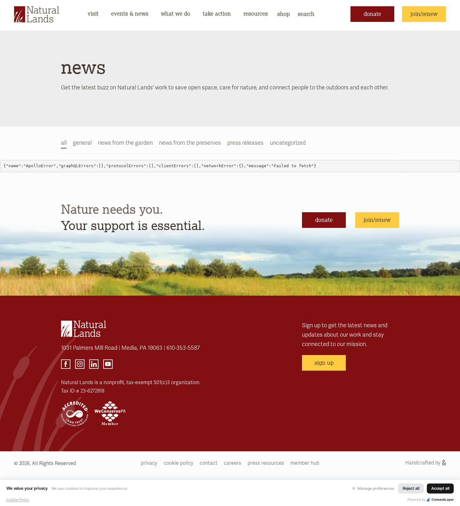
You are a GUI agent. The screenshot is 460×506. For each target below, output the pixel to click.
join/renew (424, 14)
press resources (266, 463)
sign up (324, 362)
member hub (304, 463)
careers (232, 463)
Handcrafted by (423, 463)
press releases (245, 142)
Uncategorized (288, 142)
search (306, 14)
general (82, 142)
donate (372, 14)
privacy (149, 463)
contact (208, 463)
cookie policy (178, 463)
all (64, 142)
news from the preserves (190, 142)
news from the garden (125, 142)
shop (283, 14)
